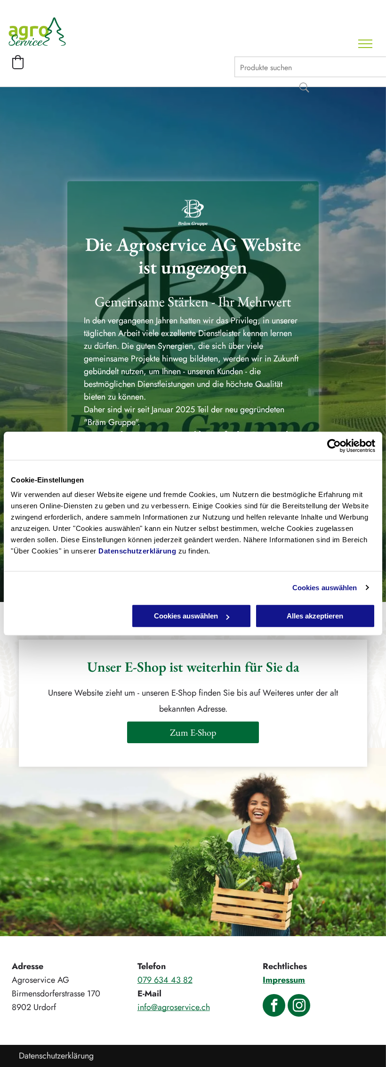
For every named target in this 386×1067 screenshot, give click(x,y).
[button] (18, 62)
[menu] (365, 44)
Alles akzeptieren (315, 616)
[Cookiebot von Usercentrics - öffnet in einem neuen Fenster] (334, 446)
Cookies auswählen (324, 588)
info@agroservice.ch (173, 1007)
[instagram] (299, 1006)
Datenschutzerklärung (137, 551)
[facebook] (274, 1006)
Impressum (284, 980)
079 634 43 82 (165, 980)
